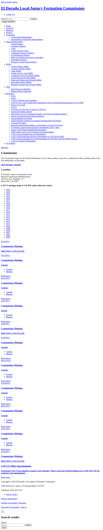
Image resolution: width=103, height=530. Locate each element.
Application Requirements (21, 37)
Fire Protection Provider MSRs (23, 78)
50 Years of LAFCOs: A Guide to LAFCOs (28, 109)
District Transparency (9, 499)
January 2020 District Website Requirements (28, 130)
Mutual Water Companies (21, 91)
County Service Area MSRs (22, 73)
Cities (13, 48)
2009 (8, 228)
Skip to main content (9, 2)
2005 (8, 237)
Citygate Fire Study (19, 123)
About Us (10, 28)
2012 (8, 221)
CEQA (14, 107)
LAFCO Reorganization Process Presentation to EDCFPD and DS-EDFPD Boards (44, 139)
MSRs (8, 64)
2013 (8, 219)
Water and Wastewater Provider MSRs (26, 80)
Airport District (17, 44)
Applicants (10, 35)
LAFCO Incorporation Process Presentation (28, 134)
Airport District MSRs (20, 66)
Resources (10, 94)
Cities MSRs (16, 71)
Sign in (24, 507)
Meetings (9, 30)
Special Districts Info (14, 42)
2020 (8, 203)
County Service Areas (19, 51)
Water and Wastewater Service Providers (27, 57)
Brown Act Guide (18, 105)
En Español (10, 143)
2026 (8, 190)
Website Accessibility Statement (13, 503)
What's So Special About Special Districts (27, 116)
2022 (8, 199)
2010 (8, 226)
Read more (6, 276)
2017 (8, 210)
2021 (8, 201)
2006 (8, 235)
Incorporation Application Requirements (27, 39)
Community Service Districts (22, 53)
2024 (8, 194)
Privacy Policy (12, 494)
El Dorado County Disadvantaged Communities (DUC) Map (35, 127)
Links (13, 98)
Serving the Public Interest (21, 112)
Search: (4, 19)
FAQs (13, 96)
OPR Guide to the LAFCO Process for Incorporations (32, 132)
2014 (8, 217)
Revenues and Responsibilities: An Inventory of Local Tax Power (37, 125)
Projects (9, 33)
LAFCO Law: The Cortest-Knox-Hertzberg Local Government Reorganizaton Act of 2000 (47, 103)
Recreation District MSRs (21, 82)
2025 (8, 192)
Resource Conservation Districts (24, 62)
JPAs (8, 87)
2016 (8, 212)
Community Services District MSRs (25, 76)
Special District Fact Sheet (21, 118)
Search (33, 19)
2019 (8, 205)
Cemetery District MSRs (21, 69)
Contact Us (10, 14)
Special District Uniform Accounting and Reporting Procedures (36, 121)
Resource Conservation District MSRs (26, 85)
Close (4, 528)
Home (8, 26)
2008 (8, 230)
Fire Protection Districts (20, 55)
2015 (8, 215)
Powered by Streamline (10, 507)
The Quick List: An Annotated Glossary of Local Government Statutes (39, 114)
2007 (8, 233)
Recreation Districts (19, 60)
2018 (8, 208)
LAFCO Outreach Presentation (23, 141)
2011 (8, 224)
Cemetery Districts (18, 46)
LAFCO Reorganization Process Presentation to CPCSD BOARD (37, 136)
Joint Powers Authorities (20, 89)
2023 (8, 196)
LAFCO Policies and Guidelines (24, 100)
